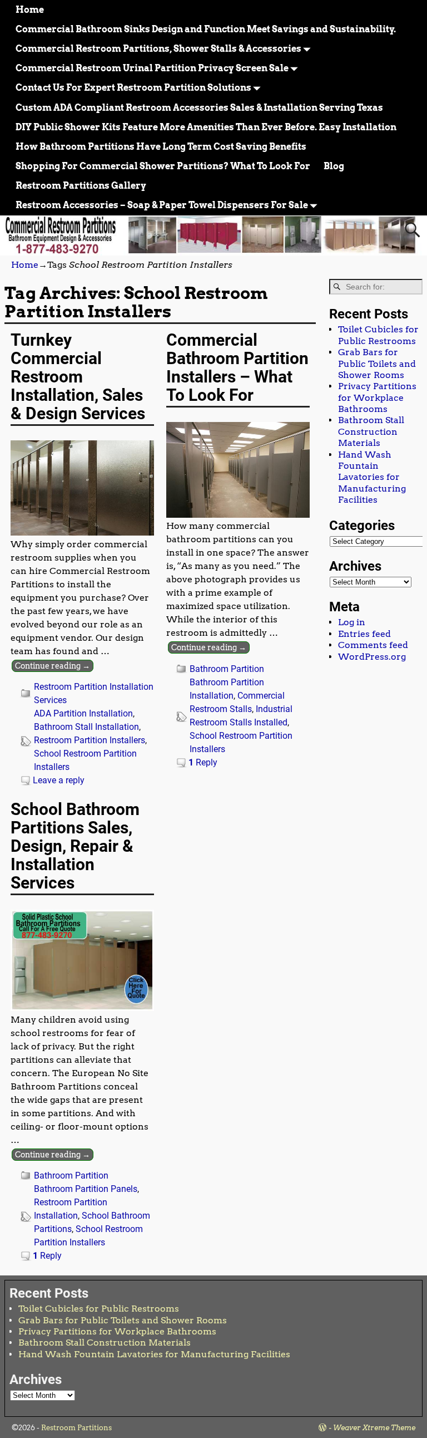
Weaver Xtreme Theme (374, 1428)
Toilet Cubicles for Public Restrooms (378, 335)
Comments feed (373, 645)
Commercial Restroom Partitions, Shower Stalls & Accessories (158, 48)
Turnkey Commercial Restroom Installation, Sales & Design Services (78, 376)
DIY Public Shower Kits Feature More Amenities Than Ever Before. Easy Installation (206, 127)
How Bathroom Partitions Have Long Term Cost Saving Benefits (161, 146)
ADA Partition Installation (83, 713)
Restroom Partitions (76, 1428)
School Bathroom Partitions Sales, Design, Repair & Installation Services (75, 845)
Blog (334, 166)
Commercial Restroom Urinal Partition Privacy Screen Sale (152, 68)
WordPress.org (372, 656)
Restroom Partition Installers (89, 740)
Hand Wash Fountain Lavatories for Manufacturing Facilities (372, 477)
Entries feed (364, 634)
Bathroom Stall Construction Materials (371, 431)
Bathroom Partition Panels (85, 1189)
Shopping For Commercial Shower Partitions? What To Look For (163, 166)
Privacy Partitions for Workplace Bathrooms (377, 397)
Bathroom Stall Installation (86, 727)
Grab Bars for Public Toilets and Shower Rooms (377, 363)
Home (30, 9)
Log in (351, 622)
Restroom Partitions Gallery (81, 185)
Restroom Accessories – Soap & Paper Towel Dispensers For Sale (162, 205)
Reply (202, 762)
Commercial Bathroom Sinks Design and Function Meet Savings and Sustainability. (206, 29)
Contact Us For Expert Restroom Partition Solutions (133, 87)
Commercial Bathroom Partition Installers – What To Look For (237, 367)
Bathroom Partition (227, 669)
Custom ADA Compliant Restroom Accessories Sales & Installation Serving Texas (199, 107)
